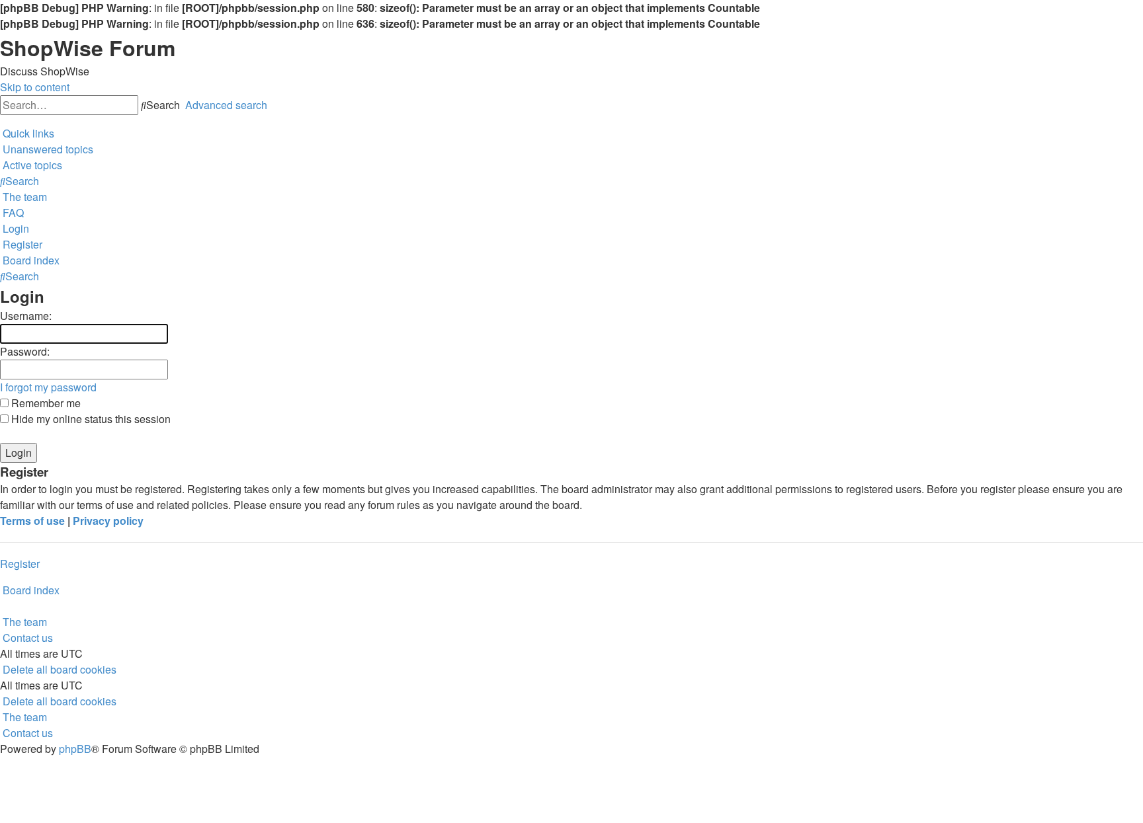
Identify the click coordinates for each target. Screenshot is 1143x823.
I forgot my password (48, 387)
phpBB (75, 748)
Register (20, 563)
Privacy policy (108, 520)
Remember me (45, 403)
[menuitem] (46, 149)
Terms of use (32, 520)
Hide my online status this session (90, 418)
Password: (25, 351)
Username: (26, 315)
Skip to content (34, 87)
